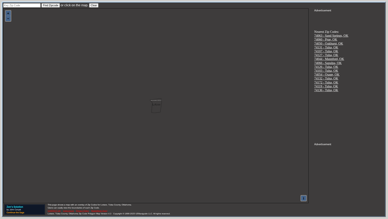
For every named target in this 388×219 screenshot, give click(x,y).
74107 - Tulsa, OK (326, 51)
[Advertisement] (349, 17)
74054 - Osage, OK (327, 74)
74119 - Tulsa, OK (326, 86)
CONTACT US (54, 211)
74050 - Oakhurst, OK (328, 43)
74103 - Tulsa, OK (326, 70)
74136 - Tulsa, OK (326, 90)
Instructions (68, 211)
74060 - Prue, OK (325, 39)
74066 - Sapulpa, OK (328, 63)
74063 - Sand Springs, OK (331, 35)
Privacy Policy (82, 211)
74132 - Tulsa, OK (326, 78)
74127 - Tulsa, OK (326, 55)
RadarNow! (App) (99, 211)
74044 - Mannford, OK (329, 59)
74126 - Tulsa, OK (326, 67)
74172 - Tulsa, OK (326, 82)
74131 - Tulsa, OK (326, 47)
